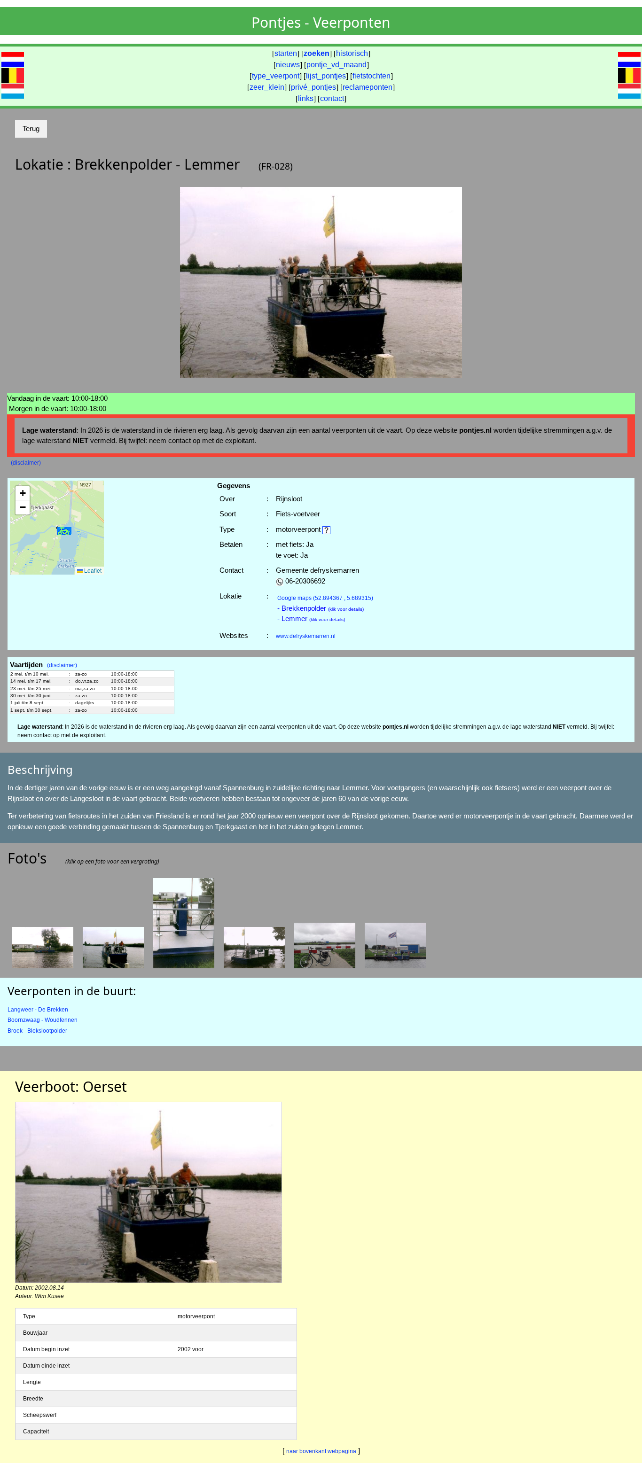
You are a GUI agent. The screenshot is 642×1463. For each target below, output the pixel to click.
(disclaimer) (26, 462)
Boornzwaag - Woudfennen (43, 1020)
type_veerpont (275, 76)
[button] (64, 531)
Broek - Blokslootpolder (37, 1030)
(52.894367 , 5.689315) (325, 598)
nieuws (288, 65)
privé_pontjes (313, 87)
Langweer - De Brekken (38, 1009)
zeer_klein (267, 87)
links (305, 98)
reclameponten (367, 87)
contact (332, 98)
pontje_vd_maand (336, 65)
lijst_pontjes (326, 76)
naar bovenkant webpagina (321, 1451)
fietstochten (371, 76)
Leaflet (92, 570)
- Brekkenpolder (320, 608)
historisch (352, 53)
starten (285, 53)
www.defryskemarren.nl (306, 636)
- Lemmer (311, 619)
